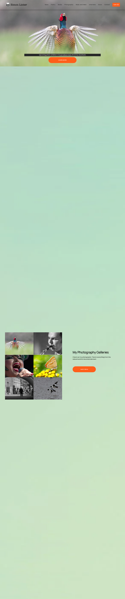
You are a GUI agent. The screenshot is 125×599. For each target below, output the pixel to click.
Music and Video (81, 5)
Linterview (92, 5)
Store (100, 5)
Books (60, 5)
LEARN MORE (62, 60)
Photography (68, 5)
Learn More (84, 369)
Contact (107, 5)
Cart (116, 5)
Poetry (53, 5)
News (46, 5)
